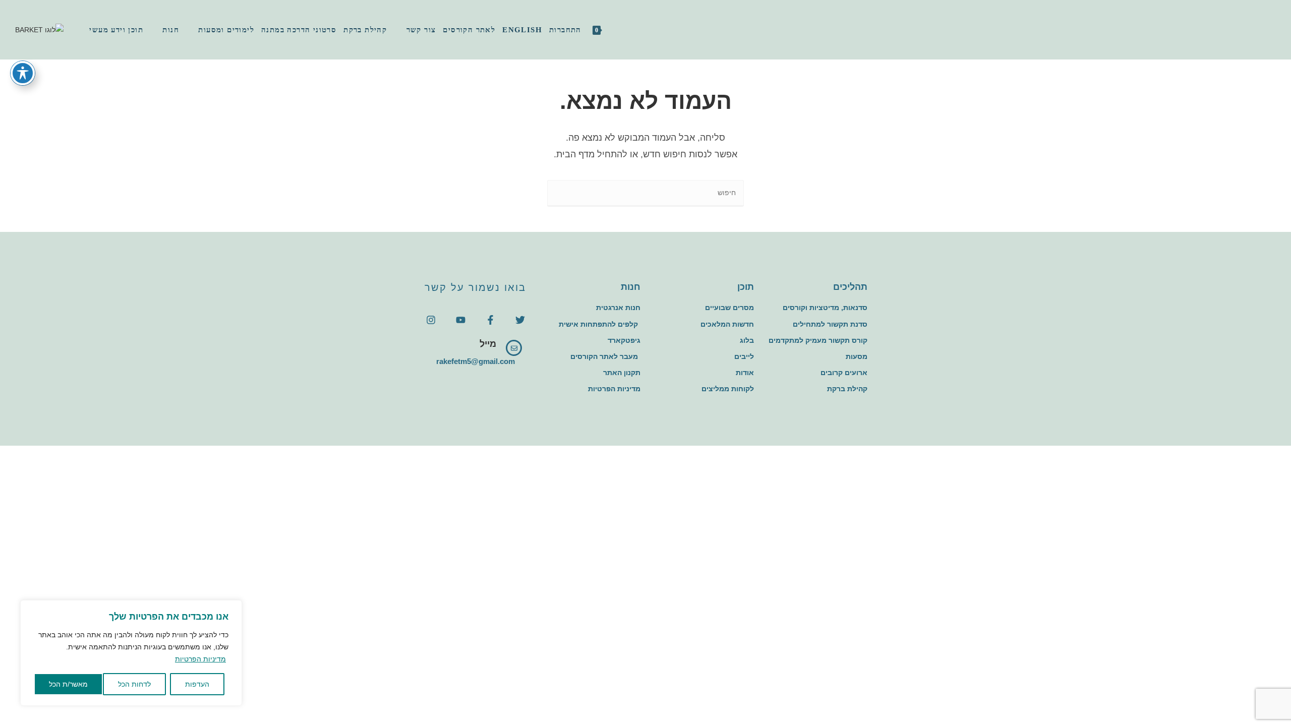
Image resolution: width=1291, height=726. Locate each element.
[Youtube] (460, 320)
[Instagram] (1261, 29)
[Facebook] (1249, 29)
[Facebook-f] (490, 320)
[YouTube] (1274, 29)
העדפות (197, 684)
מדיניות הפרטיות (200, 659)
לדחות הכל (134, 684)
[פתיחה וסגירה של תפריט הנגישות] (23, 73)
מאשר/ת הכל (68, 684)
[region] (131, 653)
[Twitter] (520, 320)
